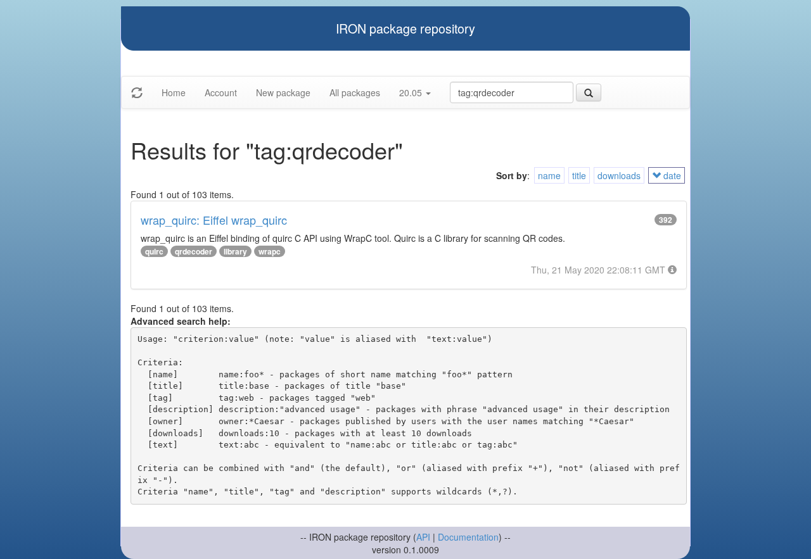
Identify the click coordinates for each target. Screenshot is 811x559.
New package (283, 92)
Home (174, 92)
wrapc (270, 251)
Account (221, 92)
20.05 (412, 92)
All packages (354, 92)
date (671, 175)
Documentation (468, 537)
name (549, 175)
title (579, 175)
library (235, 251)
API (423, 537)
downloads (619, 175)
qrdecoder (193, 251)
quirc (154, 251)
